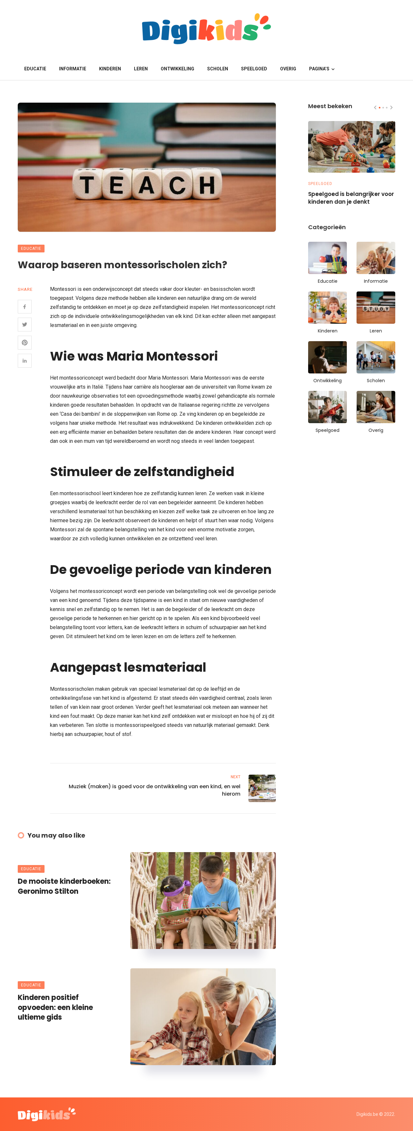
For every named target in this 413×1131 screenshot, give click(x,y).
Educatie (35, 68)
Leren (141, 68)
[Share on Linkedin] (25, 361)
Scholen (217, 68)
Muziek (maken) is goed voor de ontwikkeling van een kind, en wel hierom (154, 790)
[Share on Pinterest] (25, 343)
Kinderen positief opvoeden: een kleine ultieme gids (55, 1008)
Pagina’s (319, 68)
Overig (288, 68)
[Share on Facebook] (25, 307)
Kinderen (110, 68)
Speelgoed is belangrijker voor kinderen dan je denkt (351, 198)
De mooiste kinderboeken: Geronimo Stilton (64, 886)
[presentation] (375, 107)
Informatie (72, 68)
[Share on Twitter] (25, 324)
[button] (379, 107)
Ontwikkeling (177, 68)
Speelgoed (254, 68)
